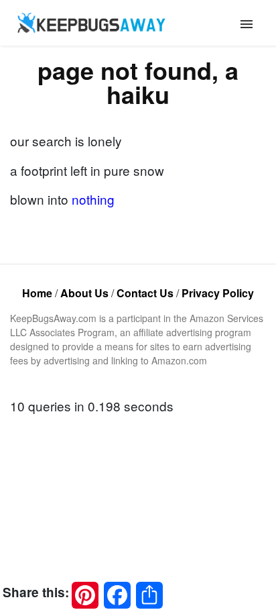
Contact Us (145, 293)
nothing (93, 199)
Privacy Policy (218, 293)
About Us (84, 293)
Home (37, 293)
